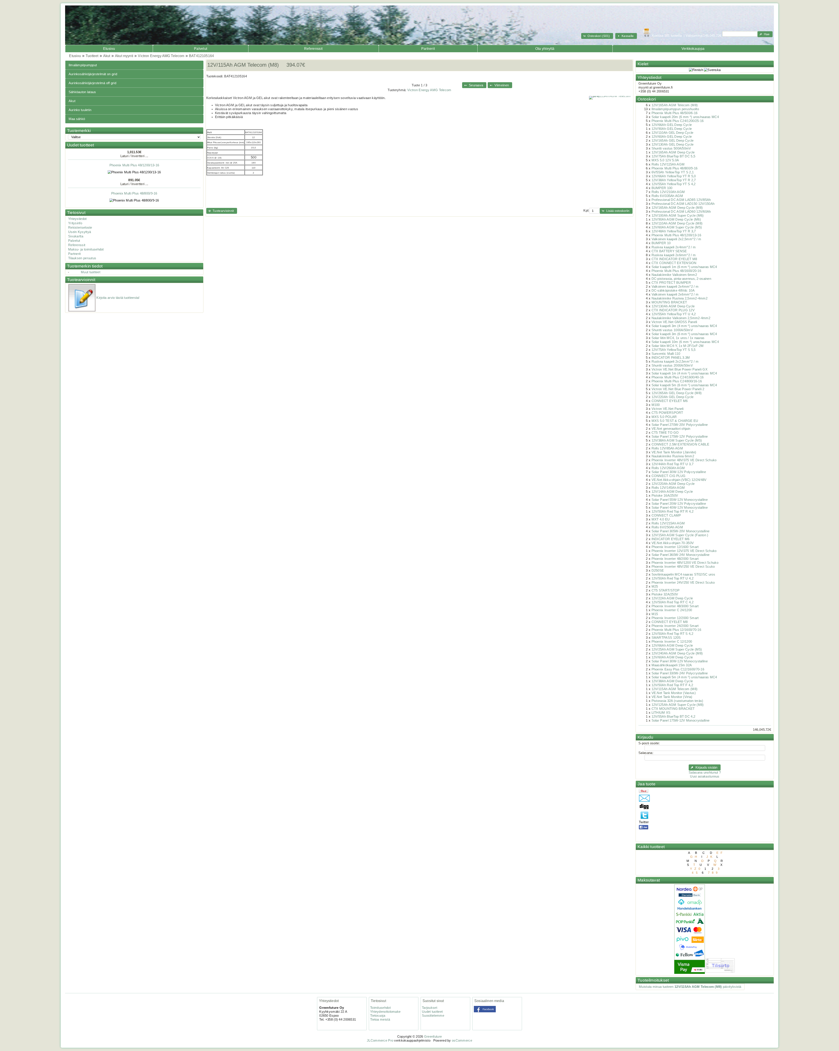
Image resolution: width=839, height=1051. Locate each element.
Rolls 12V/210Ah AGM (668, 192)
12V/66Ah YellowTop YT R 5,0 (674, 176)
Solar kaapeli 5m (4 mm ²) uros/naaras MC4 (684, 677)
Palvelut (200, 48)
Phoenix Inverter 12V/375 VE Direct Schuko (684, 551)
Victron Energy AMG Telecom (161, 56)
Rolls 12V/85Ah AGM (667, 448)
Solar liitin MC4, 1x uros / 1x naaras (678, 338)
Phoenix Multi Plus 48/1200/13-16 (676, 235)
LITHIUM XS (661, 712)
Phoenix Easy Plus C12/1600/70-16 (678, 669)
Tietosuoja (377, 1015)
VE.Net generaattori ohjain (671, 428)
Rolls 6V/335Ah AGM (667, 196)
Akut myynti (124, 56)
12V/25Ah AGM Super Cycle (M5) (677, 649)
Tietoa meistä (380, 1019)
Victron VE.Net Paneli (668, 409)
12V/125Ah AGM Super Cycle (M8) (678, 704)
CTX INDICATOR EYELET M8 (674, 259)
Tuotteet (92, 56)
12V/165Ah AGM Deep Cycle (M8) (677, 207)
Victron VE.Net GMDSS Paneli (674, 322)
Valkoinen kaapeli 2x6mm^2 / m (675, 294)
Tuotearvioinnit (81, 279)
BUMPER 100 (662, 188)
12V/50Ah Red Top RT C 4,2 (672, 602)
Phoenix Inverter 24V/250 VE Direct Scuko (683, 582)
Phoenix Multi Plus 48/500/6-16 (134, 202)
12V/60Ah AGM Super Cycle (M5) (677, 227)
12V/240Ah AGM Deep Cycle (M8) (677, 653)
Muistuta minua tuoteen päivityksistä (690, 986)
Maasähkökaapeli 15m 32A (672, 665)
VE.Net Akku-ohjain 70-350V (673, 543)
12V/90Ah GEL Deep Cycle (672, 129)
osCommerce (462, 1040)
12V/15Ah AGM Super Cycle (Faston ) (680, 535)
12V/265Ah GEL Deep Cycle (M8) (677, 393)
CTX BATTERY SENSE (669, 251)
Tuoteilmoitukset (653, 980)
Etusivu (109, 48)
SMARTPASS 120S (666, 637)
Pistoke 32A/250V (665, 594)
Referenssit (313, 48)
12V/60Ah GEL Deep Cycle (672, 136)
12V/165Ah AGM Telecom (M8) (675, 105)
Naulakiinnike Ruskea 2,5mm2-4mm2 (679, 298)
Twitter (644, 822)
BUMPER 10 (661, 243)
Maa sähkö (77, 119)
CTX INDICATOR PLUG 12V (673, 310)
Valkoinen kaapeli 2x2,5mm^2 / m (676, 239)
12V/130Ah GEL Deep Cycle (673, 144)
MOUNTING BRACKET (669, 302)
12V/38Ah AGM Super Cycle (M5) (677, 440)
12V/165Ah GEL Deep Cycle (673, 140)
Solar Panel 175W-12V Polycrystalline (680, 436)
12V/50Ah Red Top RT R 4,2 (672, 511)
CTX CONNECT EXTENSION (674, 263)
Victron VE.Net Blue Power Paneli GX (679, 369)
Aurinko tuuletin (80, 110)
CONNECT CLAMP (666, 515)
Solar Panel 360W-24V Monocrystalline (681, 555)
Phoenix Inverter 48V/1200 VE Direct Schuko (685, 562)
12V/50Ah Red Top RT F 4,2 (672, 685)
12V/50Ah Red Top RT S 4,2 (672, 633)
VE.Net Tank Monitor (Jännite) (674, 452)
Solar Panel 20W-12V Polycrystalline (679, 503)
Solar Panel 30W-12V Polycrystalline (679, 472)
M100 (656, 405)
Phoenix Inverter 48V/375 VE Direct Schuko (684, 460)
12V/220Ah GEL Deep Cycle (673, 397)
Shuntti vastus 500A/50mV (671, 148)
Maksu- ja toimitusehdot (86, 249)
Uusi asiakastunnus (704, 776)
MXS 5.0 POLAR (664, 417)
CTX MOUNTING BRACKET (673, 708)
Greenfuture (433, 1036)
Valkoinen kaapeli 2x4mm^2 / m (675, 286)
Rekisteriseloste (80, 227)
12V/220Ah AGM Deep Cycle (673, 483)
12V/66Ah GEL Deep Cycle (672, 125)
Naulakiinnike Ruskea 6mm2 (673, 456)
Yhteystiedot (77, 219)
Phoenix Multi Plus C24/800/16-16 (677, 381)
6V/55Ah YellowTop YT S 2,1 (673, 172)
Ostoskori (647, 99)
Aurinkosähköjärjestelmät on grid (93, 74)
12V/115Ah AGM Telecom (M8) (675, 689)
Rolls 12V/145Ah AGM (668, 487)
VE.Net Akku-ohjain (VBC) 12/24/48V (679, 480)
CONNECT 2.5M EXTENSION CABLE (680, 444)
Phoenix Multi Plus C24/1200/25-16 (678, 121)
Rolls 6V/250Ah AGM (667, 527)
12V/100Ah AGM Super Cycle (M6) (678, 215)
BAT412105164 (201, 56)
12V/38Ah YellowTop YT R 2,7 (674, 180)
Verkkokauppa (693, 48)
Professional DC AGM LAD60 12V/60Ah (681, 211)
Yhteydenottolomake (385, 1011)
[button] (597, 36)
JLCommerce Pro (380, 1040)
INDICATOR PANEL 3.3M (671, 357)
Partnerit (428, 48)
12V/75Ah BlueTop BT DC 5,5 (673, 156)
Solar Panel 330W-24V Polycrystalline (680, 673)
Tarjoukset (429, 1007)
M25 (655, 586)
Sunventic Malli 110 (666, 353)
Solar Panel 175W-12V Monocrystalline (681, 720)
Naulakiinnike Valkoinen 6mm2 (674, 275)
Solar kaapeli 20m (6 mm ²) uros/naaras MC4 (685, 117)
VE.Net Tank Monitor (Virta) (672, 697)
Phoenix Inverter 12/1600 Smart (675, 547)
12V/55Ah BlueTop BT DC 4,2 (673, 716)
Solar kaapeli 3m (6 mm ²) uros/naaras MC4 (684, 334)
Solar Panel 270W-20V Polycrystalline (680, 424)
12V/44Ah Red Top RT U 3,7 (672, 464)
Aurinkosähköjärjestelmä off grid (92, 83)
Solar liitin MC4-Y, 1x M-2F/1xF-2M (678, 346)
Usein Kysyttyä (79, 232)
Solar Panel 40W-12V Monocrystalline (680, 507)
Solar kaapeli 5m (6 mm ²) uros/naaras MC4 (684, 385)
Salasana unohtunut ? (705, 772)
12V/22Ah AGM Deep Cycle (672, 598)
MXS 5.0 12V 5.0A (665, 160)
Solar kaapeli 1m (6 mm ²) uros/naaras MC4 (684, 267)
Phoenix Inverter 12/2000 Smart (675, 618)
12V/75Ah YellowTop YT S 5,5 (674, 349)
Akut (106, 56)
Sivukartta (75, 236)
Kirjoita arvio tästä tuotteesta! (117, 297)
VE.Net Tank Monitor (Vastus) (674, 693)
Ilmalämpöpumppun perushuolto (675, 109)
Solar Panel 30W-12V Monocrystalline (680, 661)
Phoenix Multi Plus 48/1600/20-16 (676, 271)
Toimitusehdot (380, 1007)
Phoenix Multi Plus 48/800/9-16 (134, 174)
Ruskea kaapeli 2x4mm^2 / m (674, 247)
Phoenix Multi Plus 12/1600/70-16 (676, 630)
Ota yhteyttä (545, 48)
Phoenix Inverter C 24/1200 (672, 610)
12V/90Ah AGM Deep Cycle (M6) (676, 219)
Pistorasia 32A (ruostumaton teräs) (677, 701)
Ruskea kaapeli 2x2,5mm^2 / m (675, 361)
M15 (655, 614)
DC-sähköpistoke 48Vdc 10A (673, 290)
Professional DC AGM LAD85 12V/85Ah (681, 200)
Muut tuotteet (90, 272)
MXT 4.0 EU (661, 519)
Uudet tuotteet (80, 145)
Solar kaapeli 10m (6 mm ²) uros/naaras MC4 (685, 342)
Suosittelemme (433, 1015)
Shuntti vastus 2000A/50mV (672, 365)
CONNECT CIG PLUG (669, 476)
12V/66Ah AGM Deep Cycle (672, 645)
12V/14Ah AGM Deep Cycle (672, 491)
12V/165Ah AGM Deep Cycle (673, 152)
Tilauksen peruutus (82, 258)
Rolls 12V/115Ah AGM (668, 164)
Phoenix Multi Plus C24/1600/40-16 (678, 377)
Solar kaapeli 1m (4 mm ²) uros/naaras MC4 (684, 373)
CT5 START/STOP (666, 590)
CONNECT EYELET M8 (670, 622)
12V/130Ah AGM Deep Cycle (673, 306)
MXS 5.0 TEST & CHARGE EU (675, 421)
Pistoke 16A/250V (665, 495)
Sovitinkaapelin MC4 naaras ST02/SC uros (683, 574)
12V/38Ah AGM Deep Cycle (672, 681)
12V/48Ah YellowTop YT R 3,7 (674, 231)
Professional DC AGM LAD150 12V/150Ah (683, 203)
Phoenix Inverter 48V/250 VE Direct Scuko (683, 566)
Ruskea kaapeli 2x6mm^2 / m (674, 255)
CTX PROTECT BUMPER (671, 282)
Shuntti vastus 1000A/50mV (672, 330)
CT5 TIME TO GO (665, 432)
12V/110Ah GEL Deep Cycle (672, 132)
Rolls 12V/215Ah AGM (668, 523)
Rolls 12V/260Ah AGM (668, 468)
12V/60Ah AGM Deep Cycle (672, 657)
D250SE (658, 570)
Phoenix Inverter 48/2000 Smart (675, 558)
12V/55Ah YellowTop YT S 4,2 (674, 184)
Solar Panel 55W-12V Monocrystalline (680, 499)
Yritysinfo (75, 223)
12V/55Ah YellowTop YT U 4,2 (674, 314)
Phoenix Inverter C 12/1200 (672, 641)
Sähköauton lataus (82, 92)
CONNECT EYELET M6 (670, 401)
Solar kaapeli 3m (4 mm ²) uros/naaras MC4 (684, 326)
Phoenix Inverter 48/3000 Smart (675, 606)
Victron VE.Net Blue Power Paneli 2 (678, 389)
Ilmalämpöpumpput (83, 65)
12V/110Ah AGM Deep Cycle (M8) (677, 223)
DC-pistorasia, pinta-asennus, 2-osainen (681, 278)
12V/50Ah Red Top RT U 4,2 (672, 578)
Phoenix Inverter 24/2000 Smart (675, 626)
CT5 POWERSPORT (667, 412)
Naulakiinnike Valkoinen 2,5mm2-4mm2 (681, 318)
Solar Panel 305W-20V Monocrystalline (681, 531)
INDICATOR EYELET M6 (671, 539)
